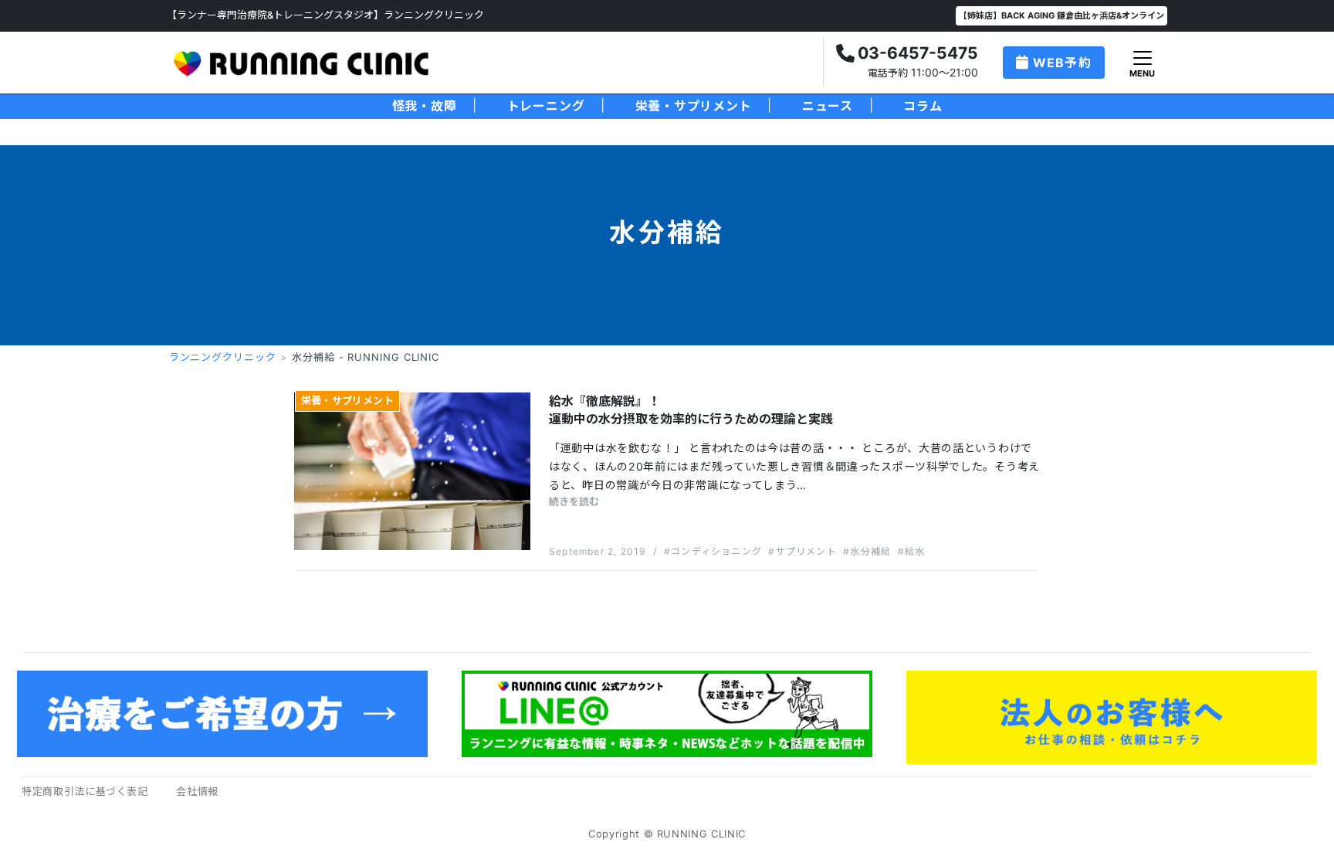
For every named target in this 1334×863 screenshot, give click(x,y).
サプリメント (806, 551)
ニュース (827, 106)
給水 (915, 551)
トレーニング (546, 106)
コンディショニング (716, 551)
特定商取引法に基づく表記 (85, 791)
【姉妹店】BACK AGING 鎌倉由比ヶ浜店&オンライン (1061, 15)
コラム (922, 106)
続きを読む (574, 501)
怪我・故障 (424, 106)
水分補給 (870, 551)
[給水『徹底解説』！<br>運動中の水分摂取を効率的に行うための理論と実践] (412, 470)
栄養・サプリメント (693, 106)
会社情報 (197, 791)
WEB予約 (1062, 62)
